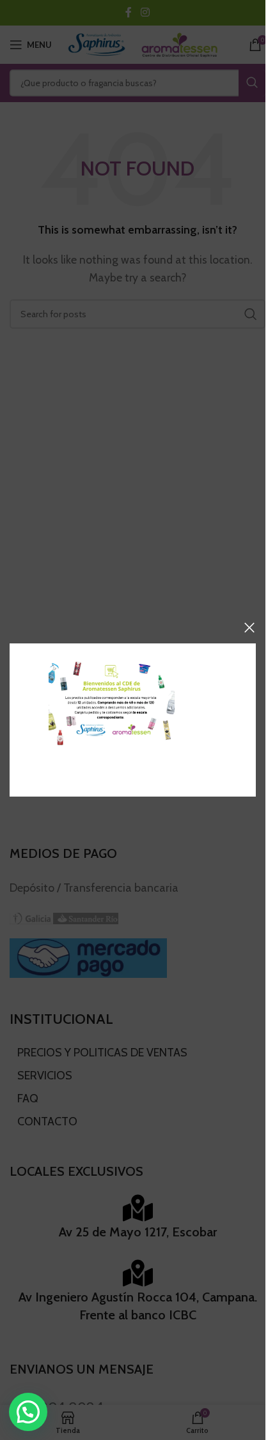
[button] (28, 1412)
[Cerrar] (249, 627)
